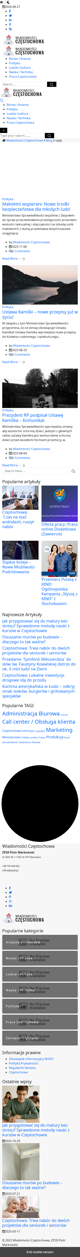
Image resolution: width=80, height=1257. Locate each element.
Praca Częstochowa (22, 76)
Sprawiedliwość (10, 742)
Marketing (59, 730)
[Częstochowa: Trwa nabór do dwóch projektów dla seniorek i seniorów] (20, 1207)
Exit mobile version (40, 1252)
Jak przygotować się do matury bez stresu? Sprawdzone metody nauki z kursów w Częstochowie (36, 625)
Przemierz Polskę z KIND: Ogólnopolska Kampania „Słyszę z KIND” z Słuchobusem (59, 591)
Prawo (41, 737)
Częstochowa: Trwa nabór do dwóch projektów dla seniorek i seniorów (36, 650)
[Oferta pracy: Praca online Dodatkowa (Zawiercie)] (59, 503)
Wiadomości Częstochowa (31, 242)
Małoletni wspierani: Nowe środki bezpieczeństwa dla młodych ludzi (36, 206)
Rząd (67, 737)
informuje (28, 731)
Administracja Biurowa (31, 713)
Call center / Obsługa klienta (38, 721)
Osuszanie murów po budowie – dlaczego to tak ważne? (32, 639)
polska (34, 737)
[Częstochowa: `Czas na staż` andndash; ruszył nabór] (20, 497)
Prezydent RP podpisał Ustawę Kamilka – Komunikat (32, 417)
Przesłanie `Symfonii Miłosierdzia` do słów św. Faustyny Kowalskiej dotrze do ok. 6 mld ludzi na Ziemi (39, 663)
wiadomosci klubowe (29, 742)
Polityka (14, 63)
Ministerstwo (11, 737)
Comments (21, 251)
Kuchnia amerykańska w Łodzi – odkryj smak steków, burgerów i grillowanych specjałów (38, 691)
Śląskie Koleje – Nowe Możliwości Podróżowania (18, 566)
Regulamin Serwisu (22, 1068)
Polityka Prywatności (23, 1063)
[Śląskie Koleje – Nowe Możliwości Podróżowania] (20, 550)
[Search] (2, 100)
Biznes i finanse (20, 59)
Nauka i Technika (21, 72)
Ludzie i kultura (20, 68)
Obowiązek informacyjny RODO (31, 1059)
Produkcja (54, 736)
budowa (64, 714)
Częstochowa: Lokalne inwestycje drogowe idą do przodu (33, 677)
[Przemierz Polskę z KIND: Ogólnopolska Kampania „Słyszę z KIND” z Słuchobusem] (59, 559)
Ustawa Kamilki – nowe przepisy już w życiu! (40, 314)
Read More (10, 258)
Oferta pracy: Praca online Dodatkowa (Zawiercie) (59, 528)
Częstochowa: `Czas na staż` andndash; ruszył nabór (18, 519)
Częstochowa (11, 730)
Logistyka (40, 731)
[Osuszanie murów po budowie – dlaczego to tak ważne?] (20, 1161)
